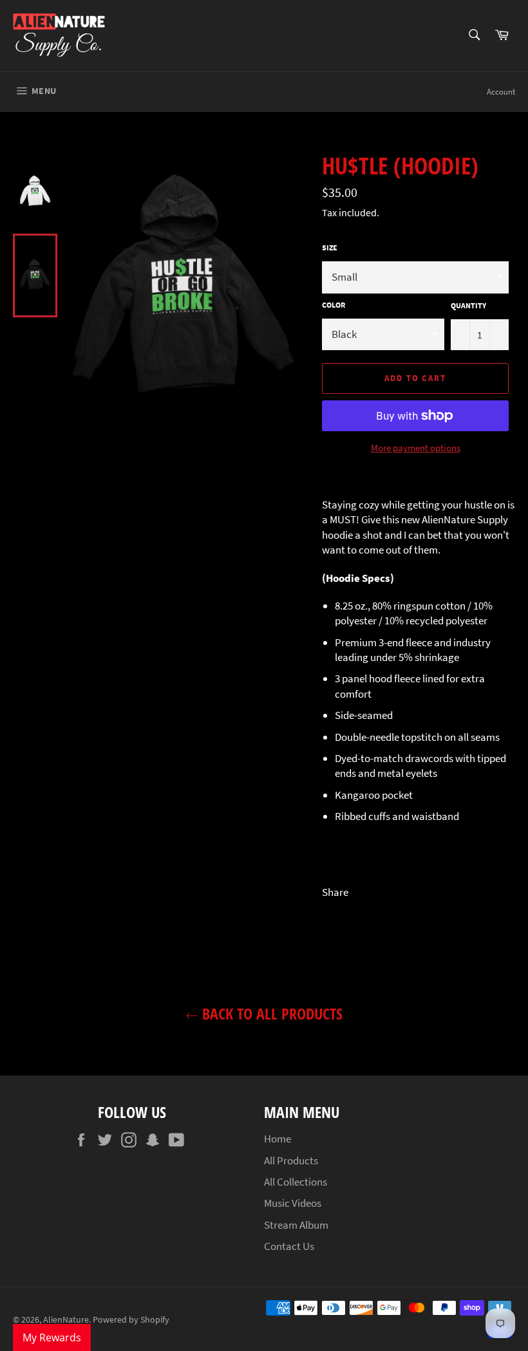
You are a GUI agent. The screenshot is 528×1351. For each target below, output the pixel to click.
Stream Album (296, 1225)
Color (333, 305)
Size (329, 247)
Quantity (468, 305)
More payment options (415, 448)
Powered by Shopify (131, 1319)
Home (277, 1139)
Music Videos (292, 1203)
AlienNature (66, 1319)
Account (501, 91)
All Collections (295, 1182)
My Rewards (52, 1337)
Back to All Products (270, 1013)
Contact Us (289, 1246)
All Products (291, 1160)
